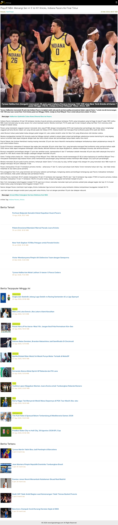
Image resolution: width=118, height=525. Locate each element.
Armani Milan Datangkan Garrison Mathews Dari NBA (28, 195)
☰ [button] (117, 2)
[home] (5, 3)
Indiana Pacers (14, 199)
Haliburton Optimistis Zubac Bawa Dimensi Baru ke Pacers (30, 116)
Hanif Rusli (10, 12)
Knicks (22, 199)
